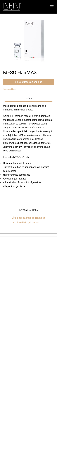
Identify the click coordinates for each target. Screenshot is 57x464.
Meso (13, 89)
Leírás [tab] (29, 98)
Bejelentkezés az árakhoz (28, 81)
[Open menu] (51, 7)
